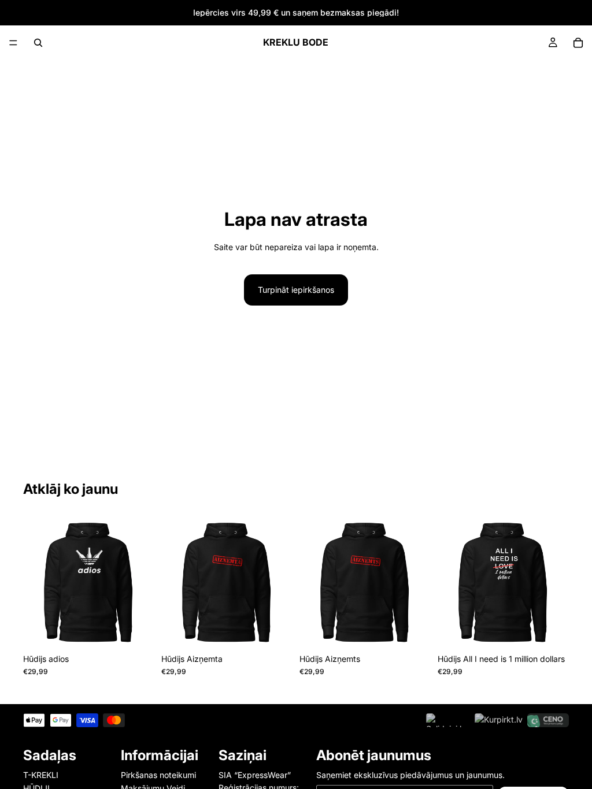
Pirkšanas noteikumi (158, 775)
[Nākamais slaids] (141, 583)
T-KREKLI (40, 775)
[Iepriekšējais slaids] (36, 583)
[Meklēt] (38, 42)
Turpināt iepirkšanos (296, 290)
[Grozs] (578, 42)
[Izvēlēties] (136, 630)
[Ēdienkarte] (13, 42)
